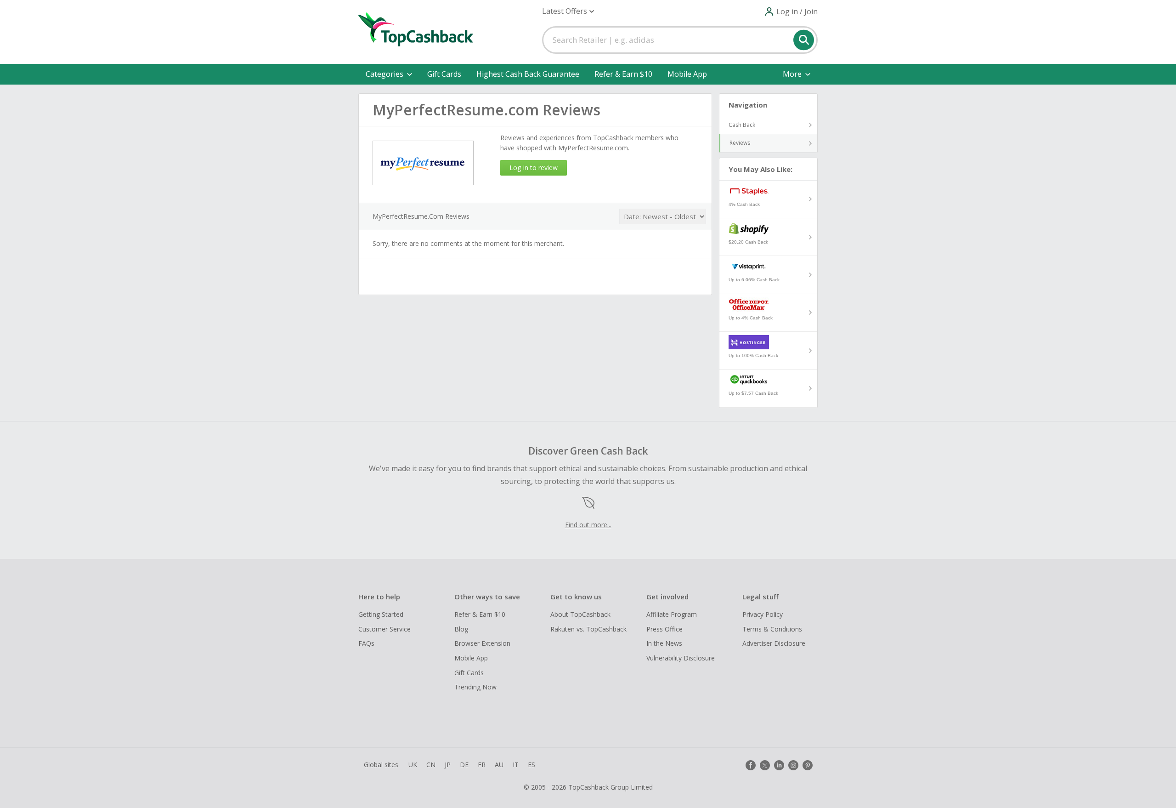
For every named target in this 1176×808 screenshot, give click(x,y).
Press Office (664, 629)
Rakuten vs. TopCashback (588, 629)
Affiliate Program (671, 614)
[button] (568, 11)
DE (464, 764)
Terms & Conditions (772, 629)
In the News (664, 643)
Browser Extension (482, 643)
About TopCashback (580, 614)
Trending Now (475, 687)
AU (499, 764)
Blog (461, 629)
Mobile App (687, 74)
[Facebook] (751, 765)
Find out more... (588, 524)
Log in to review (533, 167)
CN (430, 764)
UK (412, 764)
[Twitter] (765, 765)
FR (482, 764)
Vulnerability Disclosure (680, 658)
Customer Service (384, 629)
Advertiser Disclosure (773, 643)
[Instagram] (793, 765)
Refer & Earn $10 (623, 74)
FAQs (366, 643)
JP (448, 764)
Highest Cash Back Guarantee (527, 74)
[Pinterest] (808, 765)
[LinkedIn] (779, 765)
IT (516, 764)
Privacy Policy (762, 614)
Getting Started (380, 614)
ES (531, 764)
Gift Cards (444, 74)
